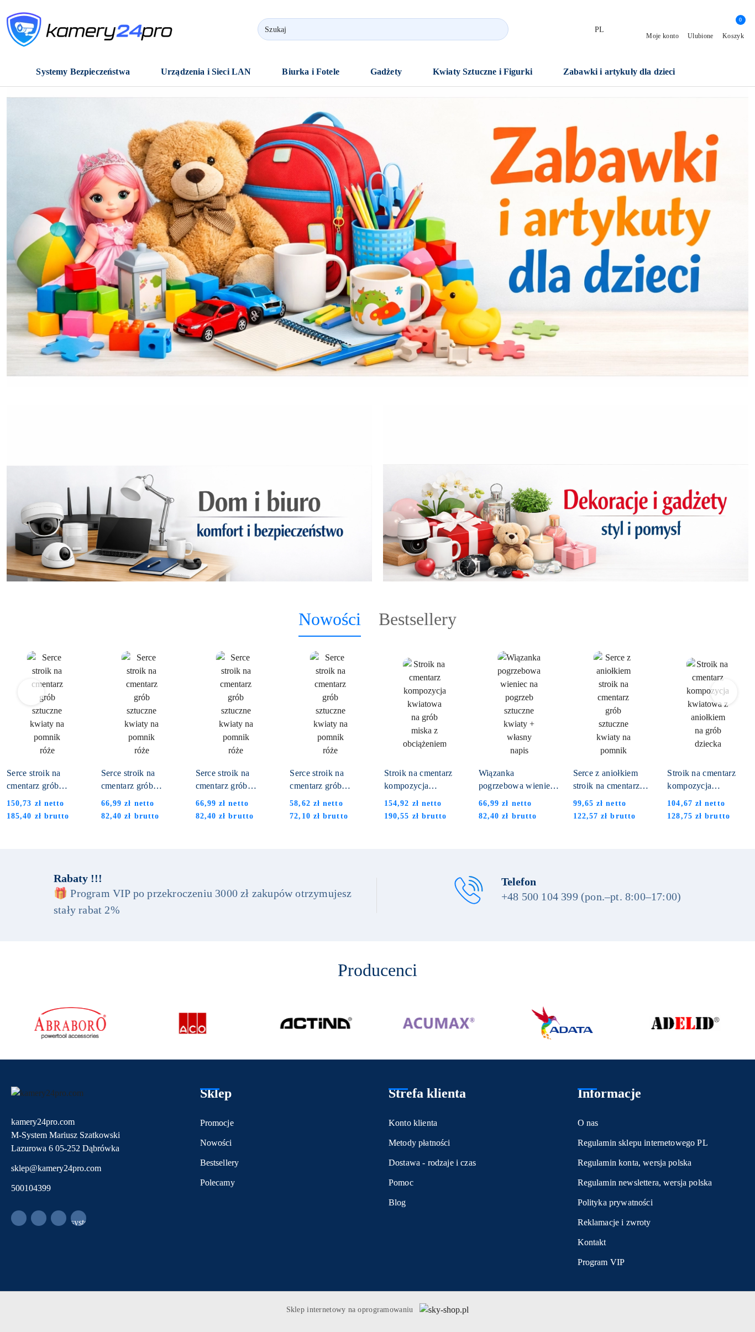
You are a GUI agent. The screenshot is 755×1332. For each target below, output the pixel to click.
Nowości (216, 1142)
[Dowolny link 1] (78, 1218)
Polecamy (217, 1182)
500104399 (31, 1188)
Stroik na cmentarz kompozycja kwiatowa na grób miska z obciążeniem (422, 780)
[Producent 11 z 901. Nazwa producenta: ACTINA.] (316, 1023)
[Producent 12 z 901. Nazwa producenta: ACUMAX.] (439, 1023)
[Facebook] (19, 1218)
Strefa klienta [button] (427, 1093)
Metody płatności (419, 1142)
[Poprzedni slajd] (31, 236)
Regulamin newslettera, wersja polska (645, 1182)
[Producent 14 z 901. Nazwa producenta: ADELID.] (685, 1023)
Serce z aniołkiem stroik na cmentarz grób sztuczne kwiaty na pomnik (612, 780)
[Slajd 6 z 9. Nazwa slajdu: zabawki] (377, 237)
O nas (588, 1123)
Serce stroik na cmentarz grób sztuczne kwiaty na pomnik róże (41, 780)
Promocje (217, 1123)
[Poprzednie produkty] (31, 692)
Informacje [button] (609, 1093)
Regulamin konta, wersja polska (635, 1162)
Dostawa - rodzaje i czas (432, 1162)
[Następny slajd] (724, 236)
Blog (397, 1202)
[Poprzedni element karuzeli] (11, 1023)
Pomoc (401, 1182)
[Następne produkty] (724, 692)
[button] (88, 73)
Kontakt (592, 1242)
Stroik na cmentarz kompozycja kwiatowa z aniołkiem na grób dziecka (707, 780)
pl (600, 29)
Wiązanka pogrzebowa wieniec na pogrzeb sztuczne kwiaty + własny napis (516, 780)
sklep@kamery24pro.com (56, 1168)
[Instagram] (38, 1218)
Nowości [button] (329, 619)
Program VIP (601, 1262)
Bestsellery (219, 1162)
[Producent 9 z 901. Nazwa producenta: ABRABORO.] (70, 1023)
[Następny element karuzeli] (743, 1023)
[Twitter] (58, 1218)
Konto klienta (413, 1123)
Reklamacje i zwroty (614, 1222)
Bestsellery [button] (418, 619)
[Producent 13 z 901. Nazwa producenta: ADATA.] (561, 1023)
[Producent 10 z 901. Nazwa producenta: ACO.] (193, 1023)
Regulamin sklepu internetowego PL (643, 1142)
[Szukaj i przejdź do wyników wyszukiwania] (495, 29)
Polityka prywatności (615, 1202)
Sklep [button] (216, 1093)
